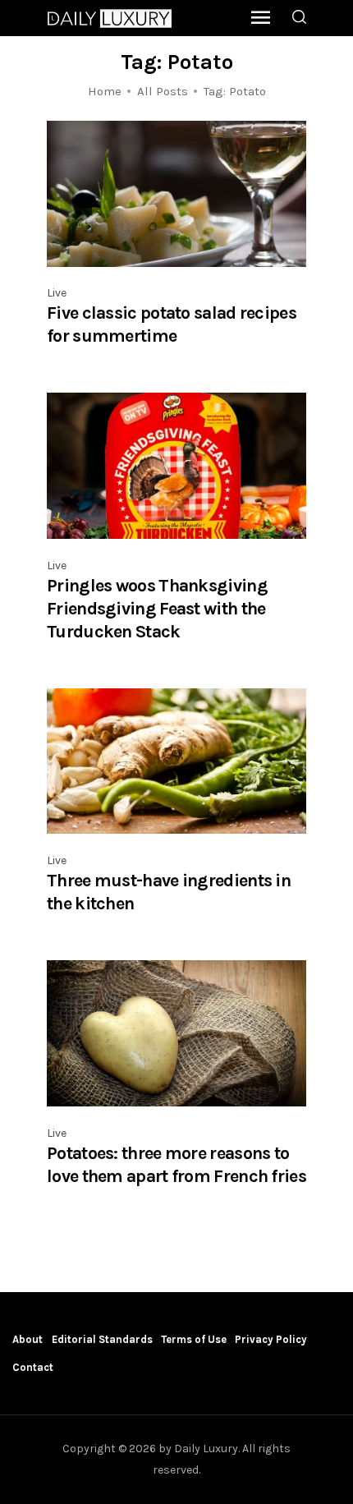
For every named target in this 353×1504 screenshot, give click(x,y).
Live (56, 293)
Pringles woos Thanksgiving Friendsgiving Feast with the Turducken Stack (157, 608)
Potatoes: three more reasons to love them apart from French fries (176, 1164)
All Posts (162, 91)
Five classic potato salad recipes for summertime (171, 324)
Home (104, 91)
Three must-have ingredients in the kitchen (169, 891)
